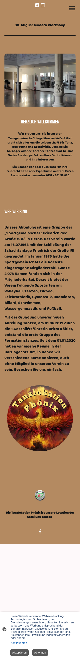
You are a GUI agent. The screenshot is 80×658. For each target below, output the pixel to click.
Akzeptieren (19, 652)
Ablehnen (40, 652)
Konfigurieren (19, 643)
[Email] (43, 5)
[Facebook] (37, 5)
